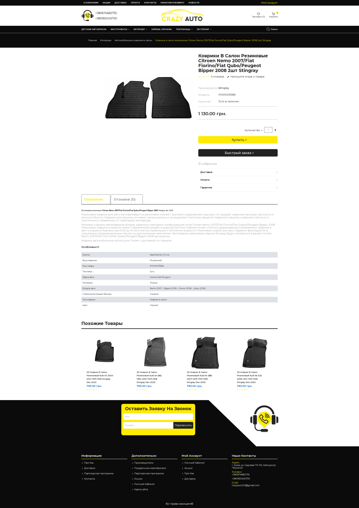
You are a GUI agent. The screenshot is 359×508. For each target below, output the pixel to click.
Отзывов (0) (125, 199)
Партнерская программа (98, 473)
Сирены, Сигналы (161, 29)
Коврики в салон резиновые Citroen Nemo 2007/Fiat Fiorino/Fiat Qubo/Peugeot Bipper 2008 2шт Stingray (213, 40)
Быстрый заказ (238, 153)
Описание (93, 199)
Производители (144, 462)
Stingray (224, 88)
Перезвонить (183, 425)
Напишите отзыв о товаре (247, 76)
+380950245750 (106, 18)
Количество (252, 130)
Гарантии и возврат (172, 2)
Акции (106, 2)
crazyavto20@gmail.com (245, 485)
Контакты (150, 2)
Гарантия (206, 187)
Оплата (135, 2)
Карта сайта (141, 489)
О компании (90, 2)
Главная (92, 40)
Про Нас (89, 462)
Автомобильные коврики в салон (133, 40)
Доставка (120, 2)
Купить (238, 140)
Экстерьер (203, 29)
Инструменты (119, 29)
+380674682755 (106, 13)
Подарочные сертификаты (150, 468)
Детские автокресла (93, 29)
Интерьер (139, 29)
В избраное (207, 164)
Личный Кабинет (144, 484)
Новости (194, 2)
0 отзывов (217, 76)
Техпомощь (183, 29)
